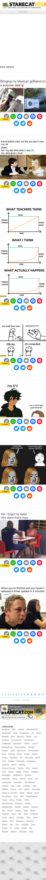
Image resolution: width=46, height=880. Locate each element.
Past (22, 796)
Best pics (20, 736)
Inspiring (28, 775)
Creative (5, 750)
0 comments (5, 186)
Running (34, 807)
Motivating (36, 789)
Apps (16, 733)
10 (28, 694)
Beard (38, 733)
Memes (13, 789)
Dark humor (21, 750)
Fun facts (5, 764)
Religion (18, 807)
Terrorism (30, 821)
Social (4, 817)
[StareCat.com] (23, 5)
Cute (12, 750)
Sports (11, 817)
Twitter (16, 828)
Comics (35, 743)
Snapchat (34, 814)
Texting (4, 824)
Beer (13, 736)
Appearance (6, 733)
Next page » (23, 700)
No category (6, 796)
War (30, 828)
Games (21, 768)
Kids (36, 779)
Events (35, 754)
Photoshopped (31, 796)
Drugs (19, 754)
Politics (19, 800)
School (10, 810)
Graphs (35, 768)
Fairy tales (29, 757)
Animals (21, 729)
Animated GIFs (32, 729)
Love (34, 786)
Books (28, 736)
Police (12, 800)
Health (18, 772)
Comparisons (7, 747)
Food (4, 761)
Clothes (27, 743)
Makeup (5, 789)
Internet (22, 779)
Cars (36, 736)
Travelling (25, 824)
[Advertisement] (23, 38)
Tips (11, 824)
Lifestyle (5, 786)
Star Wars (20, 817)
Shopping (5, 814)
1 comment (5, 119)
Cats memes (16, 740)
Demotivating (33, 750)
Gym (4, 772)
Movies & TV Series (9, 793)
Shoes (32, 810)
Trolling (4, 828)
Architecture (24, 733)
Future (13, 764)
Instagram (6, 779)
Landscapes (6, 782)
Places (4, 800)
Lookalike (26, 786)
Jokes (30, 779)
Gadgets (22, 764)
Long (18, 786)
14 (43, 694)
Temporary (20, 821)
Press (27, 800)
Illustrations (6, 775)
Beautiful (5, 736)
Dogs (4, 754)
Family (37, 757)
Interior (14, 779)
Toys (17, 824)
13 (39, 694)
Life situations (30, 782)
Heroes (26, 772)
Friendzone (31, 761)
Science (18, 810)
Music (22, 793)
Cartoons (5, 740)
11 (31, 694)
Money (27, 789)
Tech (11, 821)
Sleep (26, 814)
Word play (23, 831)
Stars (28, 817)
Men (20, 789)
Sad (3, 810)
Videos (24, 828)
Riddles (26, 807)
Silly (19, 814)
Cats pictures (29, 740)
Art (33, 733)
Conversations (20, 747)
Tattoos (4, 821)
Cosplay (31, 747)
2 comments (5, 363)
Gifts (28, 768)
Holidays (34, 772)
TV (11, 828)
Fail (21, 757)
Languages (18, 782)
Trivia (33, 824)
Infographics (17, 775)
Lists (12, 786)
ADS (14, 729)
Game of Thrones (8, 768)
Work (31, 831)
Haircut (11, 772)
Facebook (13, 757)
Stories (35, 817)
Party (16, 796)
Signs (13, 814)
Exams (4, 757)
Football (11, 761)
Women (14, 831)
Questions (19, 803)
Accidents (6, 729)
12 (35, 694)
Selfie (26, 810)
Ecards (27, 754)
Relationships (7, 807)
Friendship (21, 761)
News (36, 793)
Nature (29, 793)
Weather (5, 831)
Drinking (11, 754)
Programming (7, 803)
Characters (17, 743)
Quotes (28, 803)
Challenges (6, 743)
